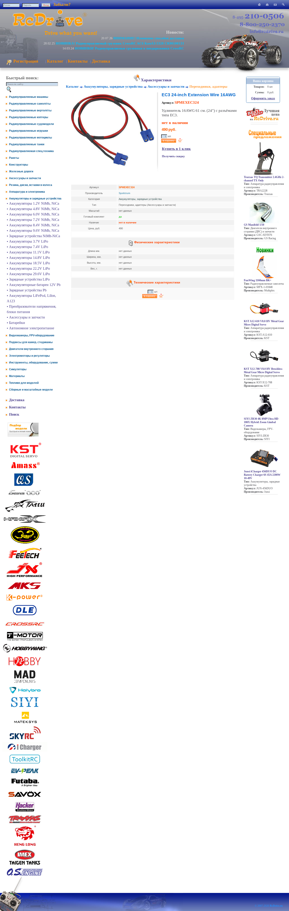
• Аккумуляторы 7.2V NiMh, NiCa (33, 220)
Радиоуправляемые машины (28, 96)
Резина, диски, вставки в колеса (30, 185)
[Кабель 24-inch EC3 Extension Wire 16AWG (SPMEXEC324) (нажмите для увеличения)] (111, 166)
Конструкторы (18, 164)
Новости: (175, 32)
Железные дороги (21, 171)
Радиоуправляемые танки (26, 144)
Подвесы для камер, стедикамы (31, 342)
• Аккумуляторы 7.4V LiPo (27, 247)
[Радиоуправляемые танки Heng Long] (25, 845)
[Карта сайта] (267, 4)
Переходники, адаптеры (208, 86)
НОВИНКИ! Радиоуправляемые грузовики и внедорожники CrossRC (129, 48)
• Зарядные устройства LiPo (28, 279)
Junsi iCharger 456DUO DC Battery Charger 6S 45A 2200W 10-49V (262, 475)
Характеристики (156, 80)
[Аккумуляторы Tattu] (24, 512)
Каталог (55, 61)
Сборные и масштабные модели (31, 389)
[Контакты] (275, 4)
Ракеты (14, 157)
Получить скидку (173, 156)
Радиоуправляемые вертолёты (30, 110)
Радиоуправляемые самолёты (30, 103)
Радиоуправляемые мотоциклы (30, 137)
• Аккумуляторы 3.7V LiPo (27, 241)
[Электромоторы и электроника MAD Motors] (24, 683)
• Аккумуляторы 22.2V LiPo (28, 268)
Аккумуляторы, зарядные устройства (113, 86)
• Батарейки (16, 323)
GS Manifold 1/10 (254, 224)
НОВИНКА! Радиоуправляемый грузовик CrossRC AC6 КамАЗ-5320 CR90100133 (120, 43)
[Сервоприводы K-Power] (24, 601)
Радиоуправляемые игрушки (28, 130)
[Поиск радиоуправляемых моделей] (283, 4)
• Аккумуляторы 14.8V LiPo (28, 258)
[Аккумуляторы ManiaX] (24, 522)
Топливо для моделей (24, 382)
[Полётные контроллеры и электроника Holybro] (24, 693)
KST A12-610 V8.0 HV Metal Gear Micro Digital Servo (264, 323)
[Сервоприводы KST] (24, 457)
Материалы (17, 376)
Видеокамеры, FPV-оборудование (31, 335)
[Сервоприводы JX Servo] (24, 578)
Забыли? (62, 4)
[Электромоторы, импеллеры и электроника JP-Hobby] (24, 666)
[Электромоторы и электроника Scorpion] (24, 543)
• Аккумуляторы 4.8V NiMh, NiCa (33, 209)
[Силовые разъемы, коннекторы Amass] (24, 469)
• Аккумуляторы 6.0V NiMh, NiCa (33, 214)
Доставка (101, 61)
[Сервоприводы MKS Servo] (24, 589)
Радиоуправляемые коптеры (28, 117)
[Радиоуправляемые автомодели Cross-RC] (25, 628)
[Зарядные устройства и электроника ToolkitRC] (24, 764)
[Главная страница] (259, 4)
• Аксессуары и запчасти (26, 317)
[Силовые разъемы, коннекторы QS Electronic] (24, 485)
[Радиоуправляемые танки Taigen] (25, 865)
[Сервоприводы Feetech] (24, 559)
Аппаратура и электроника (27, 191)
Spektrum (124, 193)
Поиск (14, 414)
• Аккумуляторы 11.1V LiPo (28, 252)
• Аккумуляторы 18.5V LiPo (28, 263)
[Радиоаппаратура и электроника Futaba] (24, 786)
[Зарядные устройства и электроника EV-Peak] (24, 774)
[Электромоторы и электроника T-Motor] (25, 640)
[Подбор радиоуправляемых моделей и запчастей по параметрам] (23, 435)
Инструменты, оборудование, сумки (33, 362)
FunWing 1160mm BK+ (257, 280)
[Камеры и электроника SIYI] (24, 707)
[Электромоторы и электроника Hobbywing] (24, 652)
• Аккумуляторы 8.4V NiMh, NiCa (33, 225)
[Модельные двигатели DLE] (24, 615)
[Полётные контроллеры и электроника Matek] (24, 723)
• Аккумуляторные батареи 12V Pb (34, 285)
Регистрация (25, 61)
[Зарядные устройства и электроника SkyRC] (25, 739)
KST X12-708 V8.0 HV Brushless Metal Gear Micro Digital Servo (263, 370)
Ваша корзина (263, 81)
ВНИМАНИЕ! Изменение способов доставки (148, 38)
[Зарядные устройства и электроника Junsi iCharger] (24, 750)
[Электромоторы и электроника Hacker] (24, 812)
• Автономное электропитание (30, 328)
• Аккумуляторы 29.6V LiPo (28, 274)
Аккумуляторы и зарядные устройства (35, 198)
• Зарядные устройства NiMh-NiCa (33, 236)
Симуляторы (17, 369)
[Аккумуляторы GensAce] (25, 496)
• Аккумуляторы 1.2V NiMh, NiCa (33, 203)
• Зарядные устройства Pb (27, 290)
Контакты (78, 61)
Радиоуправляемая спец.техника (31, 151)
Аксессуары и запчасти (25, 178)
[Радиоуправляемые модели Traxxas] (25, 823)
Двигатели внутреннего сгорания (31, 349)
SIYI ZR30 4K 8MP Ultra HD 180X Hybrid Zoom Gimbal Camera (261, 422)
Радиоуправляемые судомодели (31, 124)
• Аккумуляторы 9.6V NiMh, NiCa (33, 230)
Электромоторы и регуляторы (29, 355)
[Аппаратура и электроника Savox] (25, 798)
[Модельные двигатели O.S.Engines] (25, 874)
